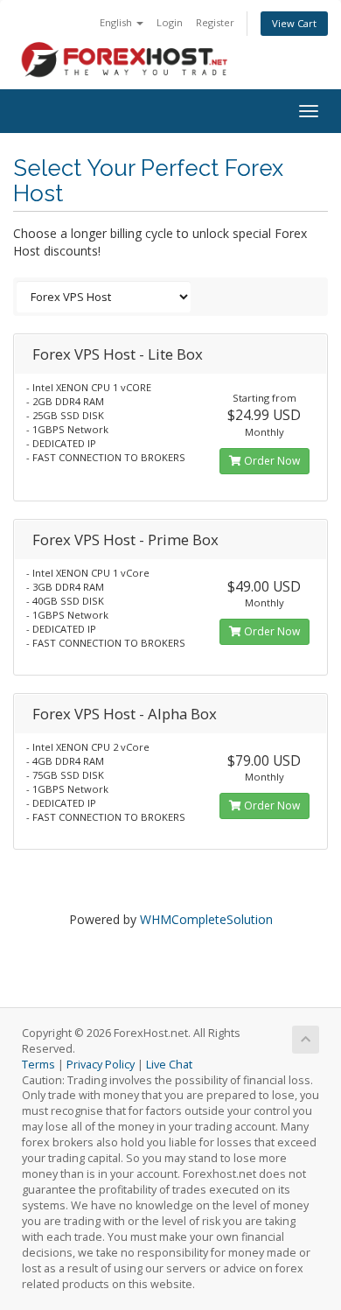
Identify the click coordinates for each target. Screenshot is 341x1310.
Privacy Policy (100, 1064)
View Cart (294, 23)
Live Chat (169, 1064)
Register (215, 22)
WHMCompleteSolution (206, 919)
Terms (38, 1064)
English (117, 22)
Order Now (270, 460)
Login (170, 22)
